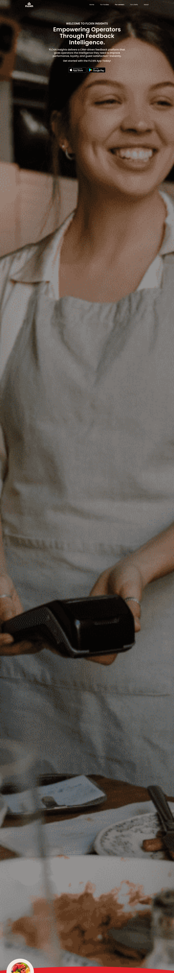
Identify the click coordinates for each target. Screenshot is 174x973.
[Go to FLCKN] (29, 4)
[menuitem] (91, 4)
